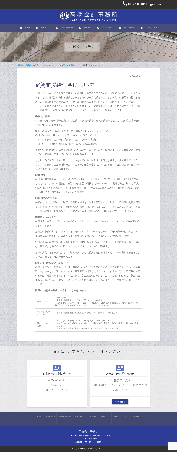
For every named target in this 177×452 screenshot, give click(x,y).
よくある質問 (91, 416)
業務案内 (78, 416)
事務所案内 (50, 416)
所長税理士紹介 (64, 416)
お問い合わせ (120, 402)
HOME (39, 416)
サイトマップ (135, 416)
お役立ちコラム (119, 416)
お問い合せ (105, 416)
